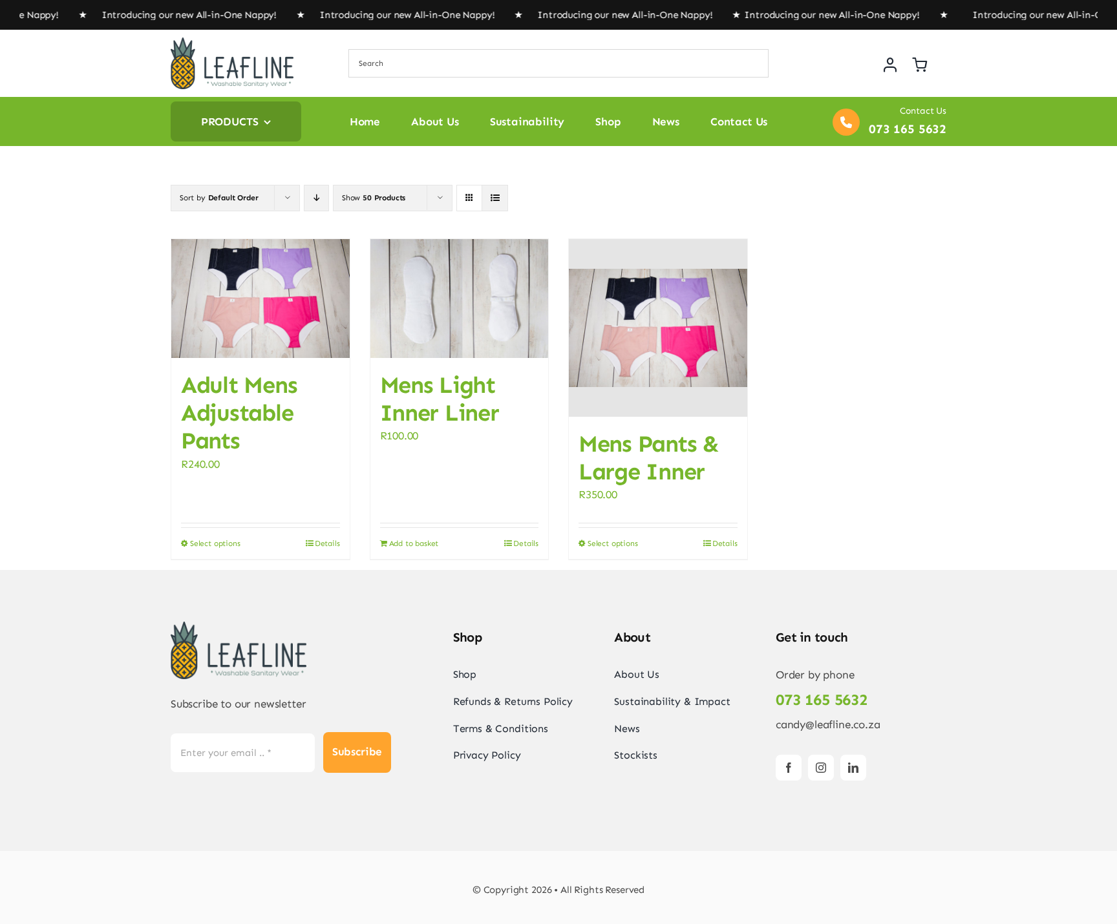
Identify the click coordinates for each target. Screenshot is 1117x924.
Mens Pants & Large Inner (649, 457)
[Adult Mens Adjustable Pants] (260, 298)
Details (327, 543)
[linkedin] (853, 768)
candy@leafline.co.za (828, 724)
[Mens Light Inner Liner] (459, 298)
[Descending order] (316, 198)
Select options (215, 543)
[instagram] (821, 768)
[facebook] (789, 768)
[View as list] (494, 198)
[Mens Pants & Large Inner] (658, 328)
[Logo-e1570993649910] (232, 42)
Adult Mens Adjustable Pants (239, 412)
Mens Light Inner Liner (439, 398)
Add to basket (414, 543)
